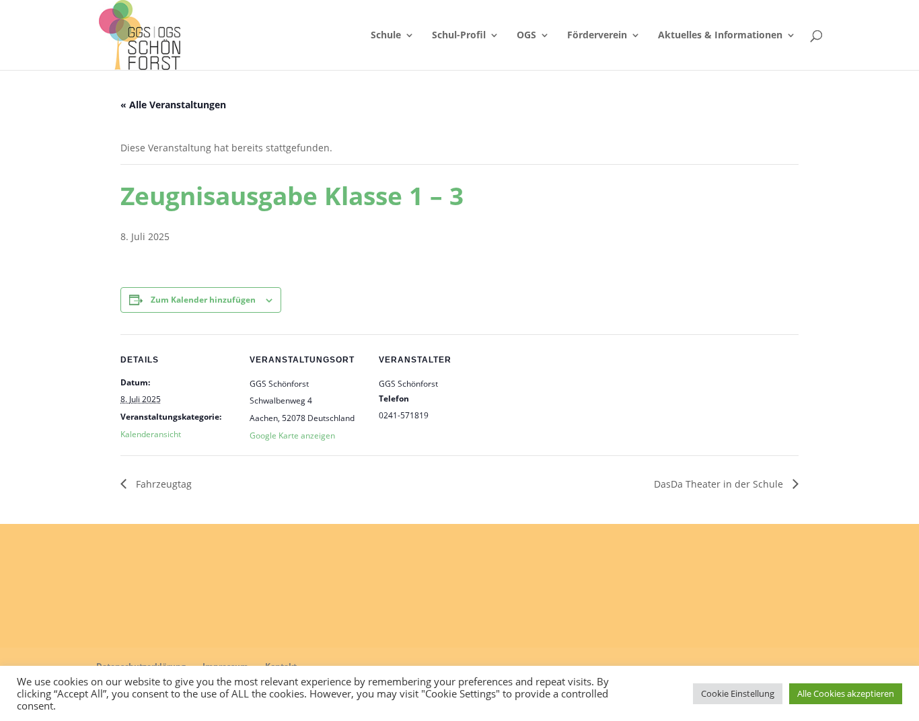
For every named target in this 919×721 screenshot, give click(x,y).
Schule (386, 35)
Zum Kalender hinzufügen (203, 299)
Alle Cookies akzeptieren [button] (845, 693)
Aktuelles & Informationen (720, 35)
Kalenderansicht (150, 434)
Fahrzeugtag (162, 484)
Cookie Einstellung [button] (737, 693)
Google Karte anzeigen (292, 435)
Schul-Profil (459, 35)
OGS (526, 35)
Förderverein (597, 35)
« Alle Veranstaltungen (173, 104)
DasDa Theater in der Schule (720, 484)
